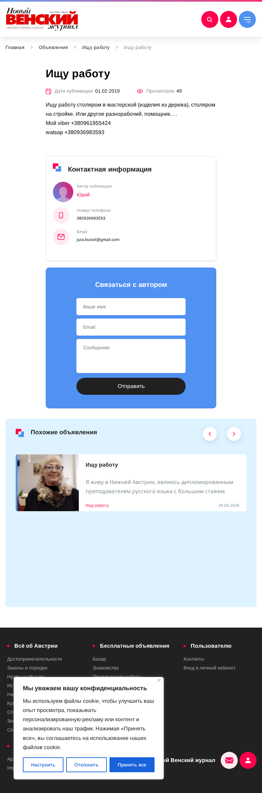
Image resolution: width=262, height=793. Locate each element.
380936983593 (91, 218)
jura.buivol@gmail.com (98, 239)
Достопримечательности (34, 659)
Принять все (132, 764)
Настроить (43, 764)
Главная (15, 47)
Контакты (194, 659)
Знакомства (106, 667)
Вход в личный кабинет (209, 667)
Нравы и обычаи (25, 676)
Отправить (131, 386)
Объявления (53, 47)
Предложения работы (117, 676)
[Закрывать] (159, 680)
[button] (210, 436)
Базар (99, 659)
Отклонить (86, 764)
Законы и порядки (27, 667)
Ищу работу (96, 47)
